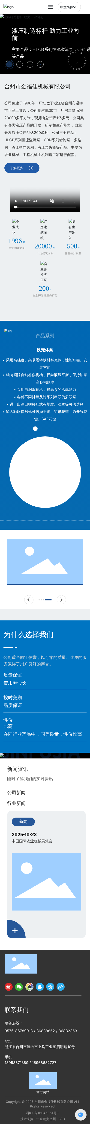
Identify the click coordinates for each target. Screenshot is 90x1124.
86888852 (45, 1031)
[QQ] (40, 987)
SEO (62, 1119)
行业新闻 (16, 803)
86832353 (68, 1031)
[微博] (9, 987)
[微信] (19, 987)
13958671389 (16, 1062)
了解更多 (16, 168)
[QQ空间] (50, 987)
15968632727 (44, 1062)
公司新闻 (16, 792)
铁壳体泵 (45, 349)
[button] (28, 599)
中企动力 (42, 1119)
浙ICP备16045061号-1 (43, 1113)
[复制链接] (61, 987)
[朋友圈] (29, 987)
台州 (52, 1119)
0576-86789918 (19, 1031)
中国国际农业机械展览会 (32, 841)
